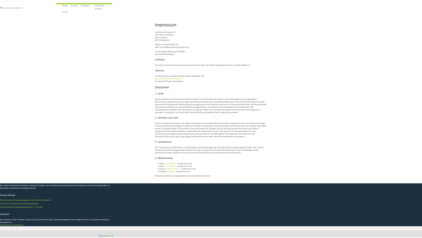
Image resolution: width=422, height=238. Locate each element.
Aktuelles (99, 6)
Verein (65, 12)
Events (74, 6)
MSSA (171, 171)
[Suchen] (111, 9)
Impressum (110, 236)
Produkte (85, 6)
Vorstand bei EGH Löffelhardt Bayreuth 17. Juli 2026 (21, 207)
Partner (98, 9)
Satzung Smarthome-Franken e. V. (169, 78)
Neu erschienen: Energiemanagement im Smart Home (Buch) (25, 200)
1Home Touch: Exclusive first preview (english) (19, 203)
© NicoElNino (170, 163)
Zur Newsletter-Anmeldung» (12, 225)
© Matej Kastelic (172, 169)
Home (65, 6)
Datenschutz (102, 236)
